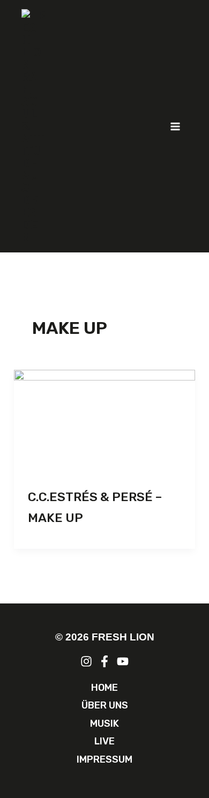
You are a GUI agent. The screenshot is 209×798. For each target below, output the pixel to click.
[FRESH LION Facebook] (104, 661)
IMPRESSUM (104, 759)
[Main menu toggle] (175, 126)
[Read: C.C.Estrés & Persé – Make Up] (104, 421)
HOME (104, 687)
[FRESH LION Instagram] (86, 661)
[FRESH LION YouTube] (123, 661)
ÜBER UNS (104, 705)
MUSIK (104, 723)
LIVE (104, 741)
